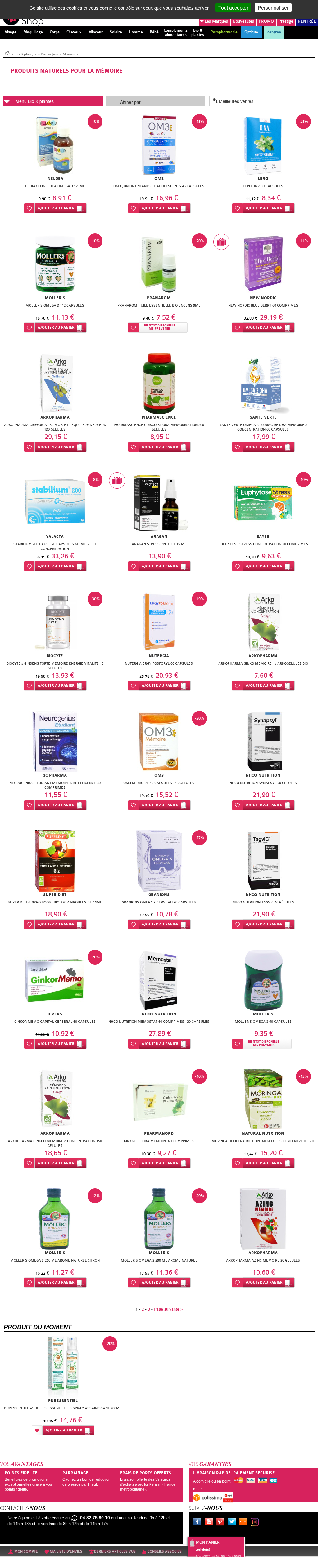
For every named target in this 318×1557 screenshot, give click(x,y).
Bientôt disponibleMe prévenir (159, 327)
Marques (216, 21)
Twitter (233, 1522)
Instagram (256, 1522)
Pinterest (221, 1522)
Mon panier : (208, 1542)
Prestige (286, 21)
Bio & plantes (25, 54)
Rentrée (273, 32)
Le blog (244, 1522)
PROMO (266, 21)
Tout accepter (233, 7)
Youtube (210, 1522)
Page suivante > (168, 1309)
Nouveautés (243, 21)
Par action (49, 54)
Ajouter (56, 208)
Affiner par (130, 102)
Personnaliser (273, 7)
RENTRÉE (307, 21)
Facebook (198, 1522)
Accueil (7, 53)
